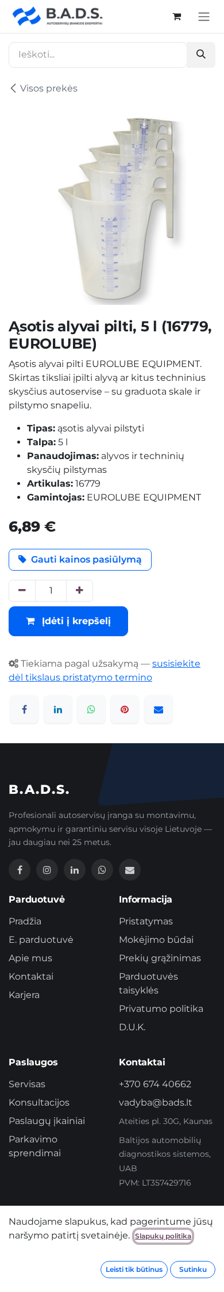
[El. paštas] (158, 709)
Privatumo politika (161, 1008)
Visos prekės (49, 88)
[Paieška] (201, 55)
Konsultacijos (39, 1102)
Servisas (27, 1084)
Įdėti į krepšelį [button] (75, 621)
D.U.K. (132, 1027)
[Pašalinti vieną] (22, 591)
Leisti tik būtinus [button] (134, 1269)
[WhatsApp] (91, 709)
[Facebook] (24, 709)
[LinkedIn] (58, 709)
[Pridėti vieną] (79, 591)
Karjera (24, 994)
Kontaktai (31, 976)
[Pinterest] (124, 709)
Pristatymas (146, 921)
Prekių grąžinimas (160, 958)
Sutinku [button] (193, 1269)
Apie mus (30, 958)
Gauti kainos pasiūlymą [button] (86, 559)
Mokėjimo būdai (156, 939)
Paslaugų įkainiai (47, 1120)
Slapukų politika (163, 1236)
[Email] (130, 870)
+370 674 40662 (155, 1084)
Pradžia (25, 921)
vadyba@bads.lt (155, 1102)
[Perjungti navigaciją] (203, 16)
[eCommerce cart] (176, 16)
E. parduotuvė (41, 939)
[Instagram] (47, 870)
